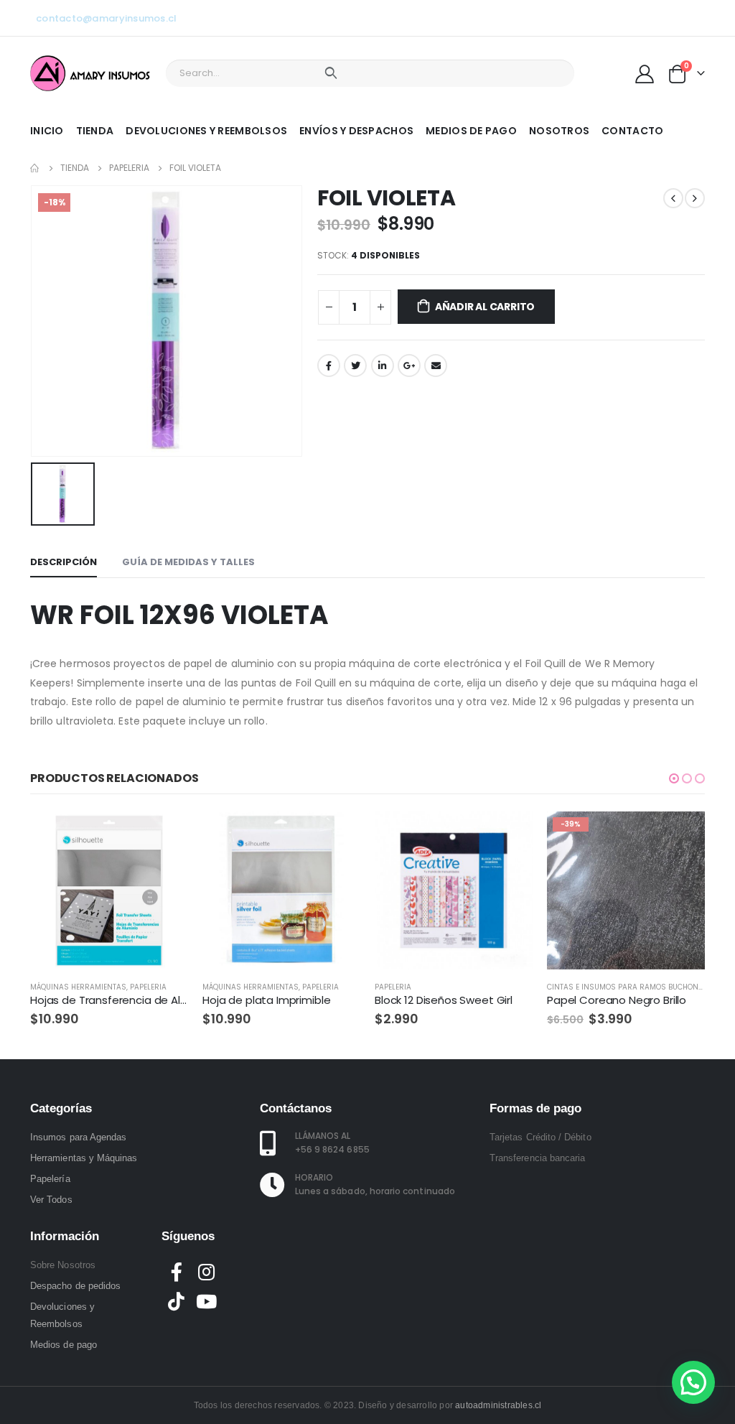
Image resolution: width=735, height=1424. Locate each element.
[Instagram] (670, 18)
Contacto (632, 131)
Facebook (328, 365)
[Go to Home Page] (35, 168)
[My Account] (644, 73)
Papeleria (148, 987)
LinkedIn (382, 365)
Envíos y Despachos (356, 131)
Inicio (47, 131)
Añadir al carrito (485, 306)
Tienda (95, 131)
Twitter (355, 365)
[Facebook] (623, 18)
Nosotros (559, 131)
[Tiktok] (694, 18)
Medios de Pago (471, 131)
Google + (409, 365)
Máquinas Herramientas (78, 987)
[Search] (330, 73)
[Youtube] (646, 18)
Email (435, 365)
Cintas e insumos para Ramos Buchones (627, 987)
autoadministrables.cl (498, 1405)
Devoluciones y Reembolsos (206, 131)
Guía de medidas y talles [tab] (188, 562)
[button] (674, 778)
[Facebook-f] (176, 1272)
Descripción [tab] (63, 562)
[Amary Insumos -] (91, 73)
